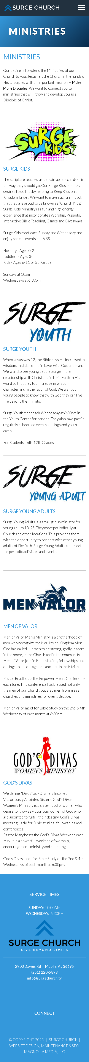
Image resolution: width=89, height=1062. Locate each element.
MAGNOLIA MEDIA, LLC (44, 1051)
